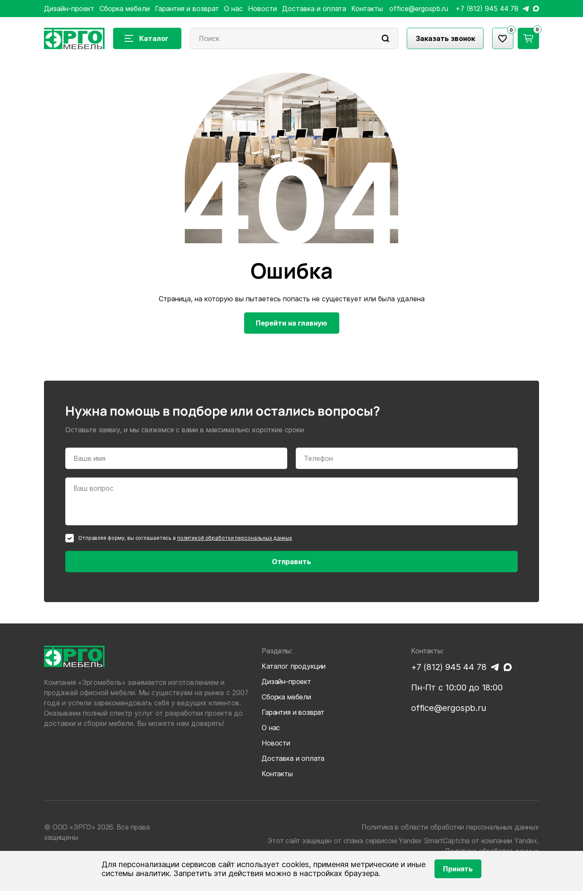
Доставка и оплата (314, 8)
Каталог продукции (294, 666)
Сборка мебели (124, 8)
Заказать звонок (445, 38)
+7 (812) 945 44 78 (487, 9)
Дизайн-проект (69, 8)
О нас (233, 8)
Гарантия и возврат (187, 8)
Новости (262, 8)
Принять (458, 869)
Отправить (291, 561)
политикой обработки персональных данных (234, 538)
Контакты (367, 8)
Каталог (154, 38)
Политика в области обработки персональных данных (450, 827)
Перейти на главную (291, 323)
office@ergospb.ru (418, 9)
